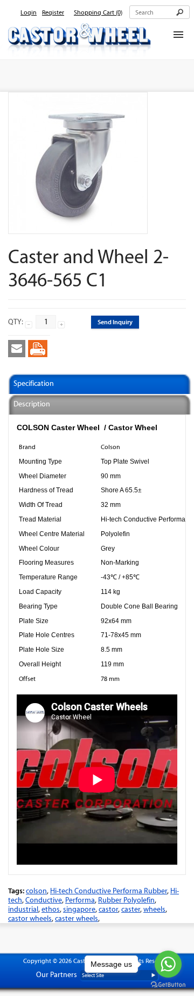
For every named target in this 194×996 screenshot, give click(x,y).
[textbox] (159, 12)
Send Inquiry (115, 322)
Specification (33, 383)
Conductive (43, 900)
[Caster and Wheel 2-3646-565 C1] (78, 228)
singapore (79, 909)
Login (28, 12)
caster (130, 909)
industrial (23, 909)
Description (31, 404)
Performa (80, 900)
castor (108, 909)
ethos (50, 909)
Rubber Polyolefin (126, 900)
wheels (154, 909)
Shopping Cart (98, 12)
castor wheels (30, 918)
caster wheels (76, 918)
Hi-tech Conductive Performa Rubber (108, 890)
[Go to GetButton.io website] (168, 984)
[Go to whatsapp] (168, 964)
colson (36, 890)
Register (53, 12)
